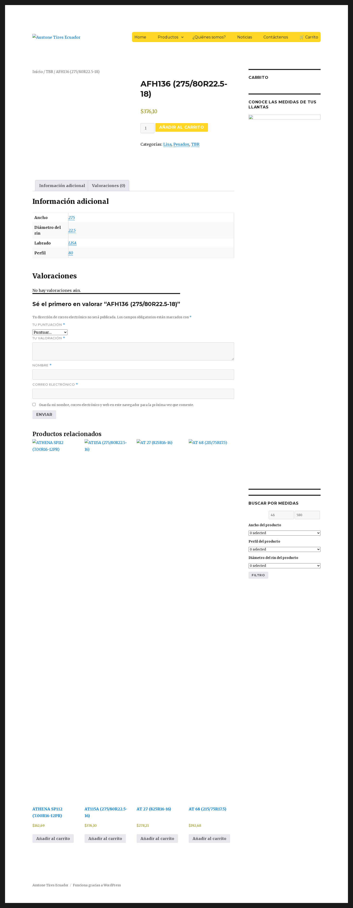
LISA (72, 243)
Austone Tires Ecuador (50, 885)
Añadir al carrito (181, 127)
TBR (49, 72)
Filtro (258, 575)
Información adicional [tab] (62, 185)
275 (71, 217)
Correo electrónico (55, 384)
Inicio (37, 72)
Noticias (244, 37)
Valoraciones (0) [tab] (108, 185)
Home (140, 37)
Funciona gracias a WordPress (97, 885)
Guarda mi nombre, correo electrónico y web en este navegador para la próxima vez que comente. (116, 405)
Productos (168, 37)
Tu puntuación (48, 325)
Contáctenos (275, 37)
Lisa (167, 144)
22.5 (72, 230)
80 (70, 252)
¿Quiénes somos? (209, 37)
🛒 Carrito (308, 37)
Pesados (181, 144)
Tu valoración (48, 338)
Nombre (42, 365)
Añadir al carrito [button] (53, 838)
